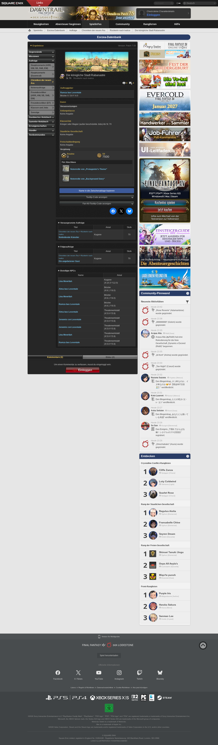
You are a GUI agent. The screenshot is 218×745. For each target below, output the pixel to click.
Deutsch (191, 3)
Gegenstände (35, 52)
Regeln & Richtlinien (86, 687)
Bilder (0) (110, 357)
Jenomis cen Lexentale (70, 319)
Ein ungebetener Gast (69, 261)
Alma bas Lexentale (68, 289)
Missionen (34, 56)
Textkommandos (37, 135)
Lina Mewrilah (65, 281)
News (79, 679)
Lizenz (73, 687)
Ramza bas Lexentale (69, 304)
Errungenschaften (37, 126)
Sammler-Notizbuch (38, 121)
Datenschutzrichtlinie (105, 687)
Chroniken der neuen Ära (69, 232)
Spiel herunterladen (109, 655)
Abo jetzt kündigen (140, 687)
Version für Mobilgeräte (111, 636)
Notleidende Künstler (69, 237)
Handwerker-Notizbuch (40, 117)
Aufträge (33, 61)
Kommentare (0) (55, 357)
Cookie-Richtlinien (123, 687)
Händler (33, 130)
